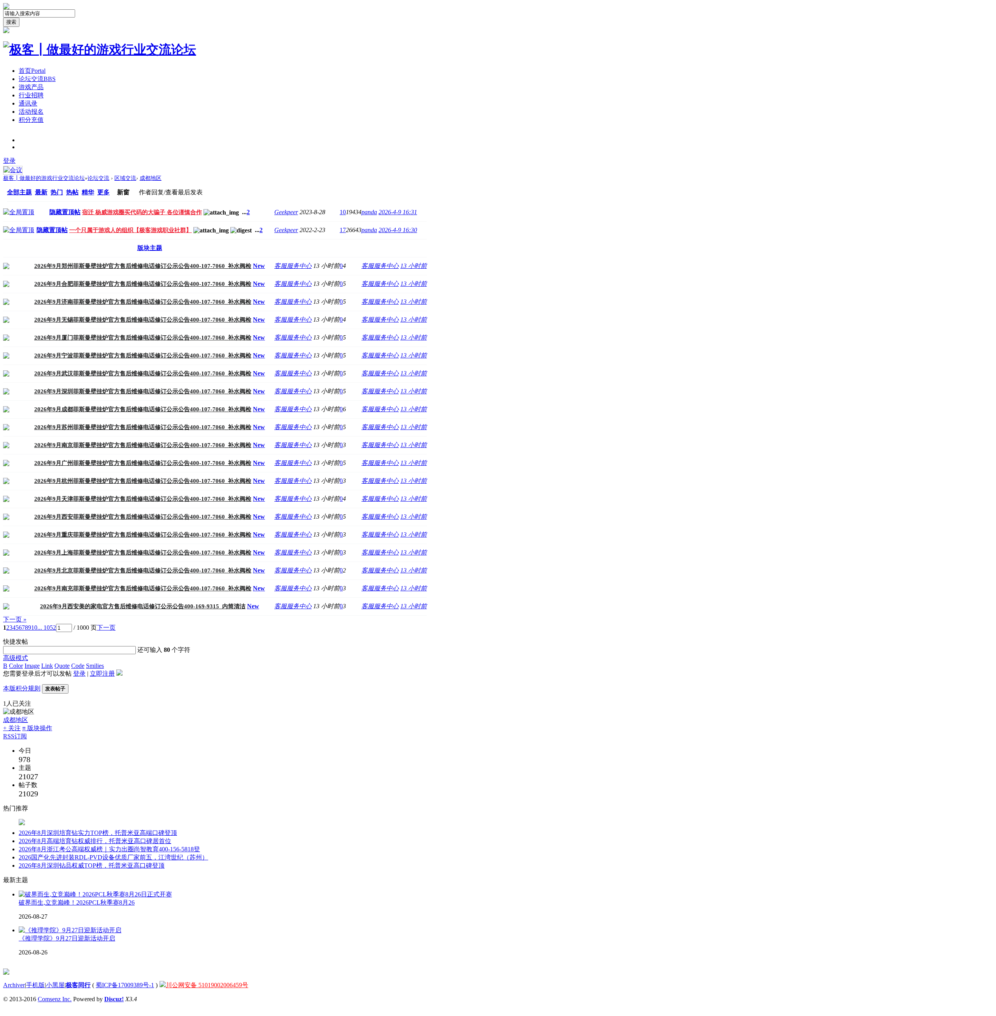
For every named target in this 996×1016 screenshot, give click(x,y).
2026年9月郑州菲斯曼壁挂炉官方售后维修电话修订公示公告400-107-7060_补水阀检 (142, 266)
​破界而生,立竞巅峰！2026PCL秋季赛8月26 (77, 902)
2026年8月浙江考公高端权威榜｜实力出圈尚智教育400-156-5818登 (109, 849)
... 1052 (46, 627)
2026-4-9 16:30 (398, 230)
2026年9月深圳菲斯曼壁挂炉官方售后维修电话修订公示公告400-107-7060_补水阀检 (142, 391)
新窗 (123, 192)
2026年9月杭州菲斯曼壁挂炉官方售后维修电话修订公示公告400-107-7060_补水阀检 (142, 481)
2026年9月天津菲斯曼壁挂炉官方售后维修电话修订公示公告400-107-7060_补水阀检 (142, 499)
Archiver (14, 985)
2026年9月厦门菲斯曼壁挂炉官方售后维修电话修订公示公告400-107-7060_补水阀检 (142, 338)
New (259, 265)
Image (32, 665)
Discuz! (114, 999)
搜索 (11, 22)
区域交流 (125, 178)
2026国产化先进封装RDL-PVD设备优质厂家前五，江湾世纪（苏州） (113, 857)
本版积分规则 (21, 688)
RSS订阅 (15, 736)
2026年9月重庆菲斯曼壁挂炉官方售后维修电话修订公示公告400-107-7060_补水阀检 (142, 535)
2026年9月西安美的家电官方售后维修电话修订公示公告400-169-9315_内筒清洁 (142, 606)
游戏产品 (31, 87)
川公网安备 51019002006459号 (207, 985)
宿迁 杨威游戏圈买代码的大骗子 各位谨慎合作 (142, 212)
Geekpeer (286, 212)
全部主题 (19, 192)
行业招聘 (31, 95)
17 (343, 230)
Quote (62, 665)
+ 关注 (12, 728)
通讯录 (28, 103)
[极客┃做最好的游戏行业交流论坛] (99, 49)
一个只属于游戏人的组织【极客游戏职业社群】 (130, 230)
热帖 (72, 192)
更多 (103, 192)
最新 (41, 192)
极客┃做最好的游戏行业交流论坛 (44, 178)
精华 (88, 192)
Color (16, 665)
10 (343, 212)
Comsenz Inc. (55, 999)
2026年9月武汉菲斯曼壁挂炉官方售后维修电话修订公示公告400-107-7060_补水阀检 (142, 373)
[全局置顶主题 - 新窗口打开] (18, 212)
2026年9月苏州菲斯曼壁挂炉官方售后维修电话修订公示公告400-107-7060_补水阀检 (142, 427)
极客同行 (78, 985)
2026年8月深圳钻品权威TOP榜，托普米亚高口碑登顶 (92, 865)
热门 (57, 192)
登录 (9, 160)
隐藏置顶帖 (65, 212)
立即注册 (102, 673)
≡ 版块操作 (37, 728)
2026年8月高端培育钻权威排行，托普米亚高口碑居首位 (95, 841)
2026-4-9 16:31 (398, 212)
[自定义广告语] (22, 827)
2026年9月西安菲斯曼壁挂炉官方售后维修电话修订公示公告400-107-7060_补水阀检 (142, 517)
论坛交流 (37, 79)
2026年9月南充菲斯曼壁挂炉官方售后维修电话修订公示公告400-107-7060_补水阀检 (142, 588)
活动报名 (31, 111)
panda (369, 212)
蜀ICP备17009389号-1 (125, 985)
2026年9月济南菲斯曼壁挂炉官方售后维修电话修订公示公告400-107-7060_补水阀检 (142, 302)
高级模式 (15, 658)
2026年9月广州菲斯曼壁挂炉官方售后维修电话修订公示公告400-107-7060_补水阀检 (142, 463)
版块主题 (149, 248)
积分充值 (31, 119)
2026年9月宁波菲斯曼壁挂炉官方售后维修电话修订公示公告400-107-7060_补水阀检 (142, 355)
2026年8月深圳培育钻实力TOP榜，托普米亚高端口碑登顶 (98, 832)
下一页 (106, 627)
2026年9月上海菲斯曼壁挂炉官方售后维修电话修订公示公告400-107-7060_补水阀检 (142, 552)
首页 (32, 70)
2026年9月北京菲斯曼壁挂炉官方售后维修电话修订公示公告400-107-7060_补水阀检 (142, 570)
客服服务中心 (293, 265)
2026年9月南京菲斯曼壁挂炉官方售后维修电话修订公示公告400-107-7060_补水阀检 (142, 445)
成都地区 (150, 178)
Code (77, 665)
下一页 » (14, 619)
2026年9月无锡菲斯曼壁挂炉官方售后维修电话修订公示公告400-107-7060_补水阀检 (142, 320)
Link (47, 665)
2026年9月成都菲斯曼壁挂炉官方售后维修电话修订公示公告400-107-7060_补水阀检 (142, 409)
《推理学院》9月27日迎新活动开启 (67, 938)
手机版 (35, 985)
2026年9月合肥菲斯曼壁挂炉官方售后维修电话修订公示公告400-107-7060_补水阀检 (142, 284)
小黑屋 (55, 985)
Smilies (95, 665)
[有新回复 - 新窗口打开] (6, 267)
